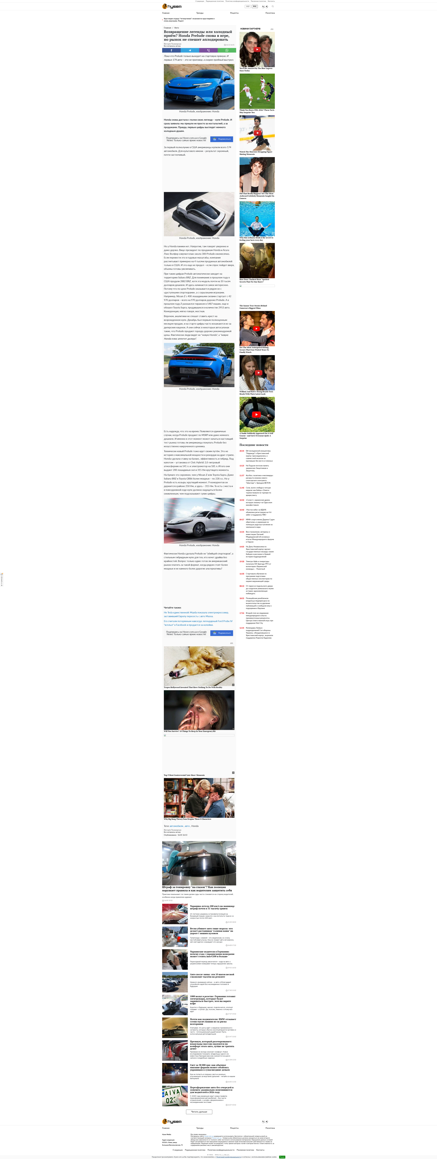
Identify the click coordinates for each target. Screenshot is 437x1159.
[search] (273, 6)
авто (187, 826)
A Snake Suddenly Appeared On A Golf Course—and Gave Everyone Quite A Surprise (256, 435)
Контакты (271, 1)
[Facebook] (171, 50)
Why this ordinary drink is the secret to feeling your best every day (256, 238)
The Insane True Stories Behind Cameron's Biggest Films (253, 306)
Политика (270, 13)
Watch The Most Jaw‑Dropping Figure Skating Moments (256, 152)
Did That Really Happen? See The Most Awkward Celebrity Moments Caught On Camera (257, 196)
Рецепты (234, 13)
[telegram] (266, 6)
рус (255, 6)
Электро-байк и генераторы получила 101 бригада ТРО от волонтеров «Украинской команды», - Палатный (258, 565)
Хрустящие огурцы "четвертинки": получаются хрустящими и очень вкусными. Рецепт (189, 20)
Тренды (199, 13)
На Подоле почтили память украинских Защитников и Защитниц (257, 468)
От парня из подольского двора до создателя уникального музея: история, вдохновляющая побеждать (260, 589)
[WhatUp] (227, 50)
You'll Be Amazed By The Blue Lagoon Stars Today (256, 69)
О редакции (199, 1)
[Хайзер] (171, 6)
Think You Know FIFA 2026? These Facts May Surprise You (257, 111)
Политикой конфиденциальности (228, 1157)
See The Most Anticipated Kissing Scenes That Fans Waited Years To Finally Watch (254, 349)
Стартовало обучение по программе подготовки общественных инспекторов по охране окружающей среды (259, 577)
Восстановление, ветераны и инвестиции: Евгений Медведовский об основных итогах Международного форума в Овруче (260, 537)
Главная (165, 13)
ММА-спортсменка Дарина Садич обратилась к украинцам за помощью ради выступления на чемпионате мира (260, 523)
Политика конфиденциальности (237, 1)
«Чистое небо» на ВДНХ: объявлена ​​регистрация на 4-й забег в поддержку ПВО (258, 512)
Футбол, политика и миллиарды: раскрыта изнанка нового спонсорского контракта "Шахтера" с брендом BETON (259, 479)
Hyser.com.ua (209, 1136)
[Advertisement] (199, 174)
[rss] (263, 6)
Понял (282, 1157)
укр (248, 6)
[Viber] (208, 50)
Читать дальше (199, 1112)
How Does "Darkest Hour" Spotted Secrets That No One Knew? (254, 280)
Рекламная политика (258, 1)
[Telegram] (190, 50)
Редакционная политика (215, 1)
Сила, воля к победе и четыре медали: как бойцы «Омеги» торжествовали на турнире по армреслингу (258, 491)
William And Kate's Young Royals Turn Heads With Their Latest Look (256, 392)
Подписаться (224, 139)
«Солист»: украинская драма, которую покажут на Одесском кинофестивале (259, 502)
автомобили (176, 826)
